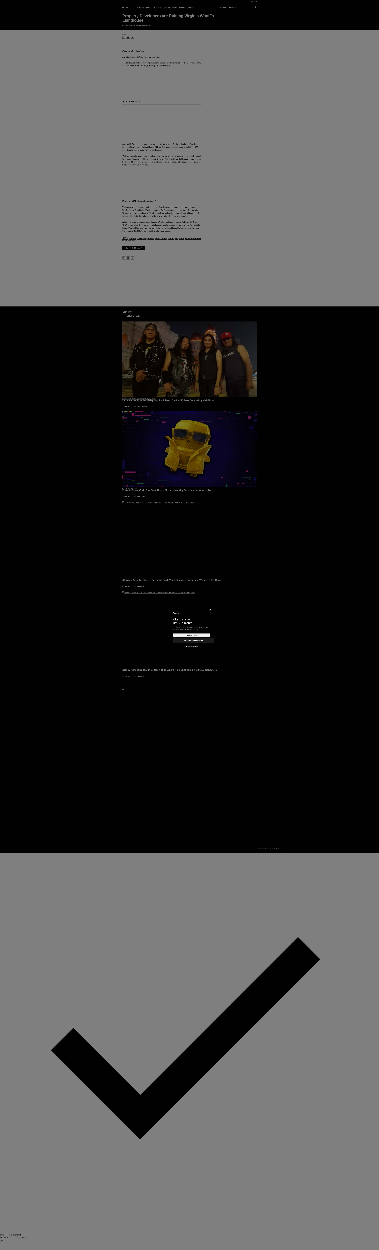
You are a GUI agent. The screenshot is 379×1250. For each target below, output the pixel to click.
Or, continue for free (191, 646)
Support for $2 (191, 635)
